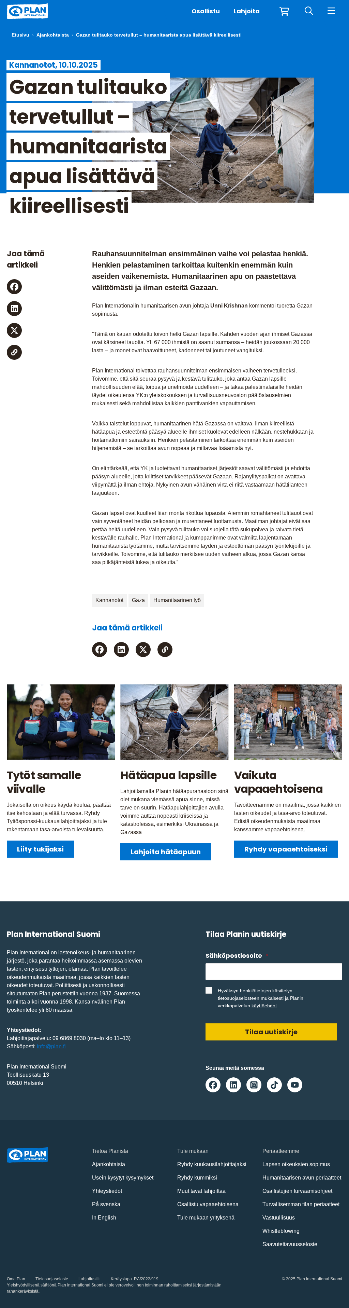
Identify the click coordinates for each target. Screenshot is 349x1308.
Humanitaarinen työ (177, 600)
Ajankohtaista (52, 35)
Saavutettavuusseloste (289, 1244)
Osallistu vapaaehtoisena (208, 1204)
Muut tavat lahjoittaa (201, 1191)
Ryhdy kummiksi (197, 1178)
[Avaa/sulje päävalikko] (331, 11)
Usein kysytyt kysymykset (122, 1178)
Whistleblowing (281, 1231)
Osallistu (206, 11)
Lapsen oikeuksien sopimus (296, 1164)
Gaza (138, 600)
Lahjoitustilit (89, 1279)
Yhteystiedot (107, 1191)
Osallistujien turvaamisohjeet (297, 1191)
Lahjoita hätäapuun (166, 852)
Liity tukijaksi (40, 849)
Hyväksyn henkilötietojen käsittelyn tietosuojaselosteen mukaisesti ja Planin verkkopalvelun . (260, 998)
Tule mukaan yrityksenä (205, 1218)
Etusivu (20, 35)
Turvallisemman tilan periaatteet (300, 1204)
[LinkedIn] (14, 308)
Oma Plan (16, 1279)
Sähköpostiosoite (237, 955)
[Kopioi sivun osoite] (14, 352)
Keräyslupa (121, 1279)
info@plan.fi (51, 1046)
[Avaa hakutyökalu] (309, 11)
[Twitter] (14, 330)
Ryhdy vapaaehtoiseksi (286, 849)
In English (104, 1218)
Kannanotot (109, 600)
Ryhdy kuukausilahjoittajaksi (211, 1164)
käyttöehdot (264, 1005)
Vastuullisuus (278, 1218)
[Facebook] (14, 286)
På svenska (106, 1204)
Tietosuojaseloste (51, 1279)
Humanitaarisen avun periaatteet (301, 1178)
